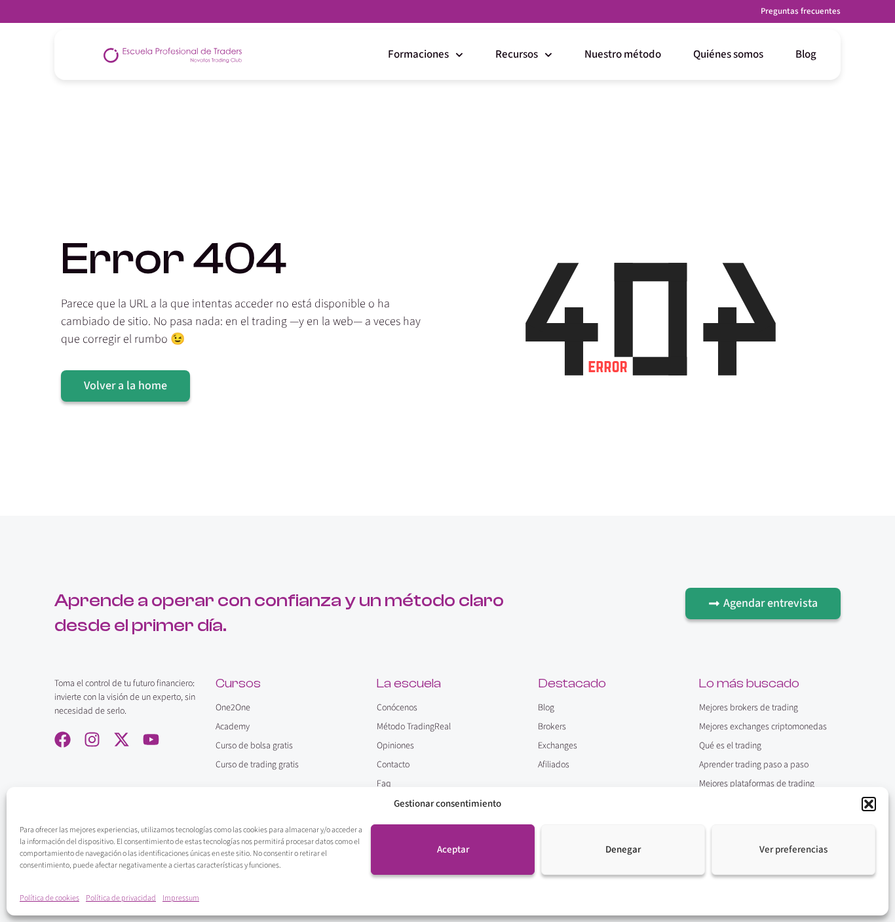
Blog (805, 54)
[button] (868, 804)
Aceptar (453, 849)
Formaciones (418, 54)
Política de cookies (49, 898)
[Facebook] (62, 739)
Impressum (180, 898)
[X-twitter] (121, 739)
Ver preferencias (793, 849)
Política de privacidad (121, 898)
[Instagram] (92, 739)
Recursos (516, 54)
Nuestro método (622, 54)
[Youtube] (151, 739)
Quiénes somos (728, 54)
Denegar (623, 849)
